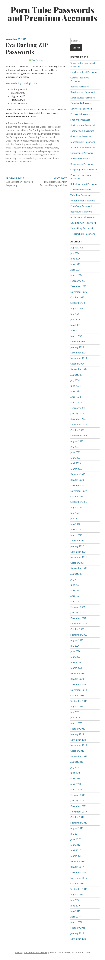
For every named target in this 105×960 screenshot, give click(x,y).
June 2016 (75, 905)
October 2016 (77, 883)
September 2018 (78, 756)
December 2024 (78, 352)
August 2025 (76, 308)
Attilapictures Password (82, 147)
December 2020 (78, 618)
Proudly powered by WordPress (31, 952)
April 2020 (75, 662)
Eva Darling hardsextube (41, 130)
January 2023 (77, 479)
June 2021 (75, 584)
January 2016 (77, 933)
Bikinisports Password (81, 163)
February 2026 (77, 280)
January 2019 (77, 734)
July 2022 (75, 512)
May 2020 (75, 656)
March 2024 (76, 402)
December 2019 (78, 684)
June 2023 (75, 452)
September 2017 (78, 822)
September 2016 (78, 889)
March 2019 (76, 723)
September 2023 (78, 435)
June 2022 (75, 518)
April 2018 (75, 784)
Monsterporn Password (82, 141)
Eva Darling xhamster (16, 137)
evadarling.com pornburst (18, 151)
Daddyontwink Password (83, 222)
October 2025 (77, 297)
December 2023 (78, 418)
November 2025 (78, 291)
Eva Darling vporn (50, 133)
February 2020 (77, 673)
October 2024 (77, 363)
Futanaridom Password (82, 130)
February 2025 (77, 341)
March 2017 (76, 855)
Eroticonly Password (80, 114)
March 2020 (76, 667)
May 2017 (75, 844)
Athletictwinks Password (82, 217)
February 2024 (77, 407)
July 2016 (75, 900)
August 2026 (76, 247)
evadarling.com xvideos (44, 154)
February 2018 (77, 795)
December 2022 (78, 485)
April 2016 (75, 916)
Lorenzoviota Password (82, 97)
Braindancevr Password (82, 125)
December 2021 (78, 551)
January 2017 (77, 866)
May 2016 (75, 911)
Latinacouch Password (81, 152)
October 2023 (77, 430)
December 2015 (78, 938)
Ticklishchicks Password (82, 233)
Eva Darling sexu (31, 133)
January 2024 (77, 413)
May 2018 (75, 778)
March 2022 (76, 535)
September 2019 (78, 701)
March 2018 (76, 789)
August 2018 (76, 761)
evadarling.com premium (18, 154)
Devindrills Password (81, 108)
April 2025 (75, 330)
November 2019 (78, 689)
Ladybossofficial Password (83, 72)
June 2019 (75, 717)
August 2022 (76, 507)
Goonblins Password (80, 136)
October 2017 (77, 817)
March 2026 (76, 275)
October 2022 (77, 496)
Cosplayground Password (83, 169)
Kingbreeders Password (82, 92)
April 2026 (75, 269)
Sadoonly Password (80, 119)
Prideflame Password (81, 206)
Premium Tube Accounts (20, 123)
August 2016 (76, 894)
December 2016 (78, 872)
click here (41, 113)
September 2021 (78, 568)
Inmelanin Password (80, 158)
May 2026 (75, 264)
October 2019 (77, 695)
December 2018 (78, 739)
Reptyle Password (79, 86)
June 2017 (75, 839)
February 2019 (77, 728)
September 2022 (78, 501)
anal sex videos (38, 126)
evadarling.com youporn (38, 158)
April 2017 (75, 850)
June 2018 (75, 772)
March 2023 (76, 468)
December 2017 (78, 806)
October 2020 (77, 629)
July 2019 (75, 712)
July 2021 (75, 579)
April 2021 (75, 595)
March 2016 (76, 922)
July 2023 (75, 446)
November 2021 (78, 557)
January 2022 (77, 546)
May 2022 (75, 524)
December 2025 (78, 286)
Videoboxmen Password (82, 200)
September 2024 (78, 369)
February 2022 (77, 540)
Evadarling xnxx (23, 144)
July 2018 (75, 767)
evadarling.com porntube (46, 151)
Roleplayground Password (83, 184)
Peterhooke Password (81, 103)
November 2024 (78, 358)
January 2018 (77, 800)
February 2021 (77, 607)
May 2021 (75, 590)
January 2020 (77, 678)
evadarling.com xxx (15, 158)
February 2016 (77, 927)
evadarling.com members (18, 147)
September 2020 (78, 634)
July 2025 (75, 313)
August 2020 (76, 640)
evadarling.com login (42, 144)
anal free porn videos (19, 126)
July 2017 (75, 833)
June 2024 (75, 385)
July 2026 (75, 253)
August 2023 (76, 441)
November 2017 (78, 811)
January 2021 (77, 612)
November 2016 (78, 878)
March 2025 (76, 336)
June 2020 (75, 651)
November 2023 (78, 424)
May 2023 (75, 457)
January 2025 (77, 347)
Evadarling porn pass (16, 140)
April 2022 (75, 529)
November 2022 (78, 490)
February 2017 (77, 861)
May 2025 (75, 324)
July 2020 (75, 645)
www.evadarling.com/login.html (21, 83)
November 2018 (78, 745)
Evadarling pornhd (37, 140)
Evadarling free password (42, 137)
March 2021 (76, 601)
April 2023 (75, 463)
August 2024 (76, 374)
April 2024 (75, 396)
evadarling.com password (45, 147)
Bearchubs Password (81, 211)
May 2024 (75, 391)
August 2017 (76, 828)
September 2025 (78, 302)
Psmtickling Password (81, 228)
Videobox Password (80, 195)
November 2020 (78, 623)
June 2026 (75, 258)
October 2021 (77, 562)
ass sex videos (20, 130)
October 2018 (77, 750)
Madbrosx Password (80, 189)
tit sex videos (25, 161)
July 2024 (75, 380)
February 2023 (77, 474)
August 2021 (76, 573)
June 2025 (75, 319)
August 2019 (76, 706)
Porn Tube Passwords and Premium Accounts (52, 13)
